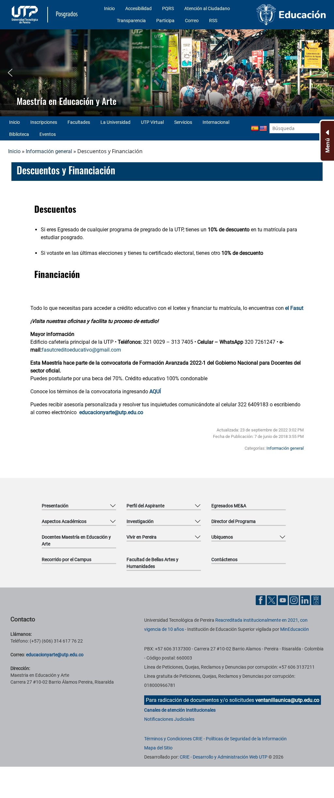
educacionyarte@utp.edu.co (55, 654)
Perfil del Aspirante (145, 505)
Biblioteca (19, 134)
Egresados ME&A (228, 505)
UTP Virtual (152, 122)
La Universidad (115, 122)
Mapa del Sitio (158, 747)
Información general (49, 151)
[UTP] (25, 14)
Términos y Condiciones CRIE (173, 738)
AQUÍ (155, 391)
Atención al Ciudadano (207, 8)
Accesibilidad (138, 8)
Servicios (183, 122)
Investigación (140, 521)
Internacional (216, 122)
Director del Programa (233, 521)
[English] (263, 128)
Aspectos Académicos (64, 521)
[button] (10, 72)
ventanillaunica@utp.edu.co (287, 700)
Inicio (109, 8)
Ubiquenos (222, 537)
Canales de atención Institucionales (180, 710)
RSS (213, 20)
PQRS (168, 8)
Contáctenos (224, 559)
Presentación (55, 505)
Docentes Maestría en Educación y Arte (76, 540)
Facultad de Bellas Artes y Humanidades (152, 563)
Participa (165, 20)
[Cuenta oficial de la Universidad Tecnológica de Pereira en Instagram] (294, 600)
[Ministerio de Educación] (291, 14)
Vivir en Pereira (142, 537)
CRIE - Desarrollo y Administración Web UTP (223, 757)
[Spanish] (255, 128)
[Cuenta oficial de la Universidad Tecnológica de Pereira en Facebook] (261, 600)
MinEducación (294, 629)
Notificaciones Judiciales (169, 719)
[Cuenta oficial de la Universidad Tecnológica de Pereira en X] (272, 600)
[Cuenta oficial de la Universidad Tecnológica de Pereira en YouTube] (283, 600)
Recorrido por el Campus (66, 559)
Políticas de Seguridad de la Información (246, 738)
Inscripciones (43, 122)
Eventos (47, 134)
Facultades (79, 122)
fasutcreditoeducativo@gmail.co (79, 350)
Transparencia (131, 20)
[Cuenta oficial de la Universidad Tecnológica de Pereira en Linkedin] (305, 600)
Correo (192, 20)
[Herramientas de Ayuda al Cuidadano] (316, 600)
